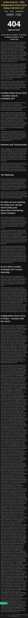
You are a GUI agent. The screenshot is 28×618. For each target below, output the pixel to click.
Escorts (12, 11)
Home (6, 11)
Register (10, 14)
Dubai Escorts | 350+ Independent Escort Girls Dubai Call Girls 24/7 (14, 5)
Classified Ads (19, 11)
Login (19, 14)
